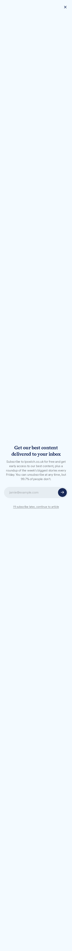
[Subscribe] (62, 492)
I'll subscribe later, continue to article (36, 506)
